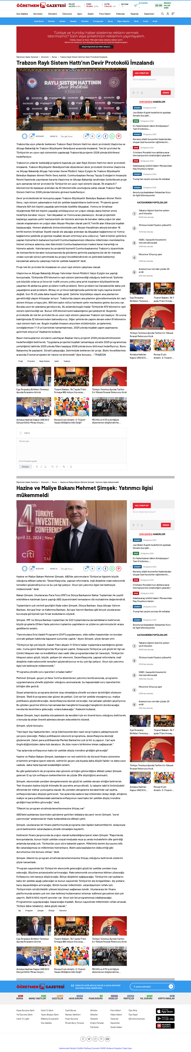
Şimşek (40, 910)
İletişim (73, 1048)
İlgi (19, 910)
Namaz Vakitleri (37, 997)
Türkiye (51, 910)
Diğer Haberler (123, 21)
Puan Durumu (96, 997)
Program (29, 910)
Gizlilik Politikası (84, 1048)
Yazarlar (134, 13)
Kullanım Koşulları (114, 1048)
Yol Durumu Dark (24, 1014)
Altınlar (62, 21)
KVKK (103, 1048)
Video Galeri (116, 1014)
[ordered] (52, 466)
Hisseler (73, 21)
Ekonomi (67, 13)
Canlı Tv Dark (47, 1010)
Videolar (120, 13)
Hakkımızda (64, 1048)
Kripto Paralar (166, 997)
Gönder (25, 466)
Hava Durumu (76, 997)
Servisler (38, 13)
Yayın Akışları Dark (50, 1014)
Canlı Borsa (39, 21)
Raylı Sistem (44, 361)
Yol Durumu (146, 997)
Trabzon (67, 361)
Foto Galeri (105, 13)
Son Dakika (22, 13)
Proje (20, 361)
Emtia (145, 21)
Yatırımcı (63, 910)
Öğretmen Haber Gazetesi (27, 57)
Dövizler (51, 21)
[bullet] (57, 466)
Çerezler (96, 1048)
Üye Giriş (133, 1010)
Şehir (56, 361)
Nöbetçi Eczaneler (50, 1018)
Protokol (31, 361)
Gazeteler (149, 13)
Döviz (136, 21)
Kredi (155, 21)
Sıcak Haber (116, 1027)
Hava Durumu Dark (25, 1010)
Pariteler (85, 21)
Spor (79, 13)
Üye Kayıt (133, 1014)
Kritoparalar (98, 21)
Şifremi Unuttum (137, 1018)
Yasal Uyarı (127, 1048)
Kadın (91, 13)
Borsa (110, 21)
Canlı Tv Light (22, 1018)
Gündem (52, 13)
